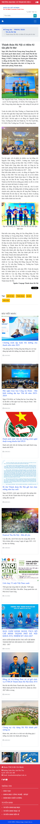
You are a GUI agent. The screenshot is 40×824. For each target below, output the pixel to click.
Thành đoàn (20, 296)
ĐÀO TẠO (7, 791)
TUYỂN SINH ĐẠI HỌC (11, 807)
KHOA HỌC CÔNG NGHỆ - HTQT (15, 794)
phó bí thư (10, 296)
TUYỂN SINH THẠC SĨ (11, 811)
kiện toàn (6, 300)
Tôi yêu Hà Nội (11, 32)
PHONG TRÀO (19, 29)
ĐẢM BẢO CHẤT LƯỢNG (12, 798)
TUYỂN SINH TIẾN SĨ (11, 814)
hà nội (29, 296)
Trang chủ (8, 29)
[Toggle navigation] (35, 21)
